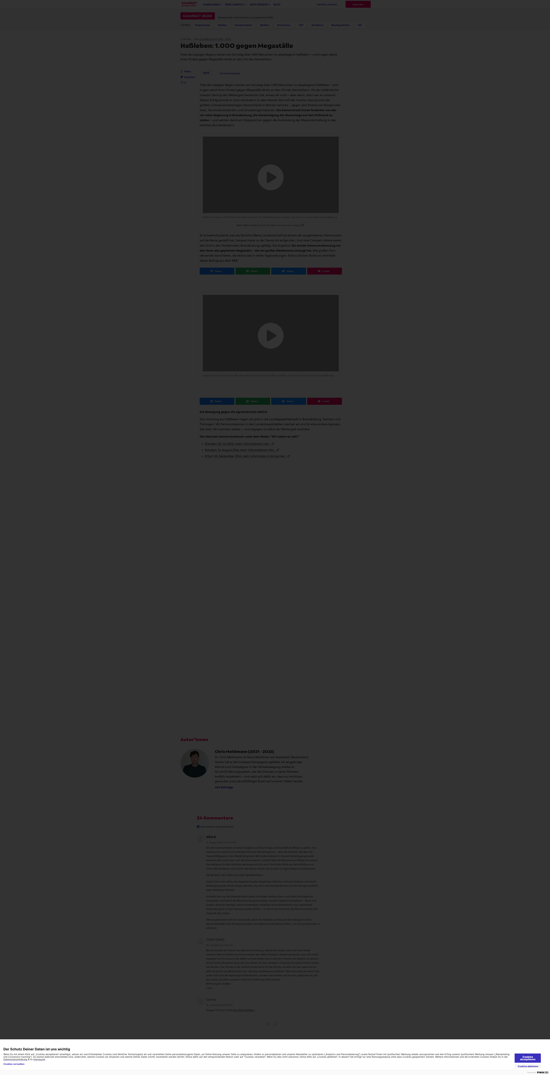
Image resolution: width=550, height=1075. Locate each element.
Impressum (39, 1059)
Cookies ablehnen (528, 1066)
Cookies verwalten (13, 1064)
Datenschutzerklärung (15, 1059)
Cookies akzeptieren (527, 1058)
